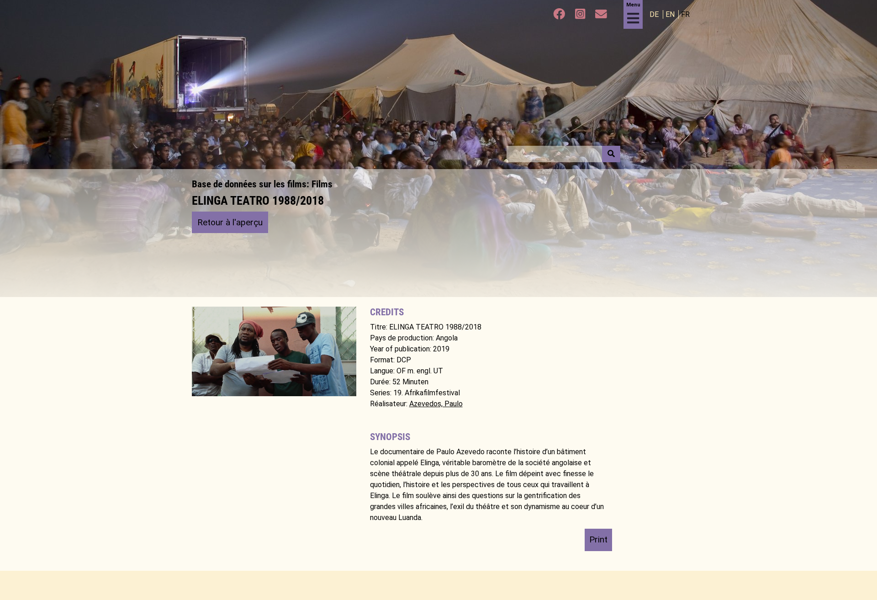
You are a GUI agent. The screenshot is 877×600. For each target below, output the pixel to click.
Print (598, 539)
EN (671, 14)
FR (685, 14)
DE (655, 14)
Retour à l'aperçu (230, 222)
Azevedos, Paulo (436, 403)
